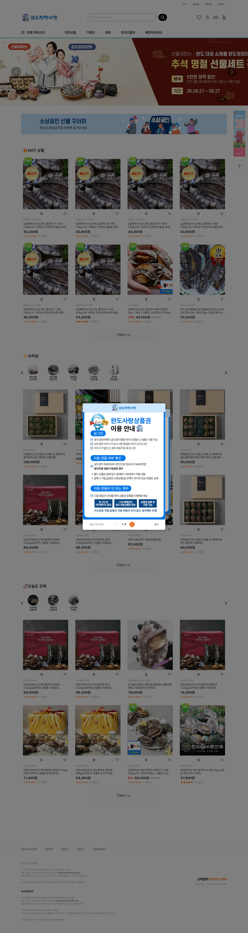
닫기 (157, 524)
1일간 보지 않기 (96, 524)
